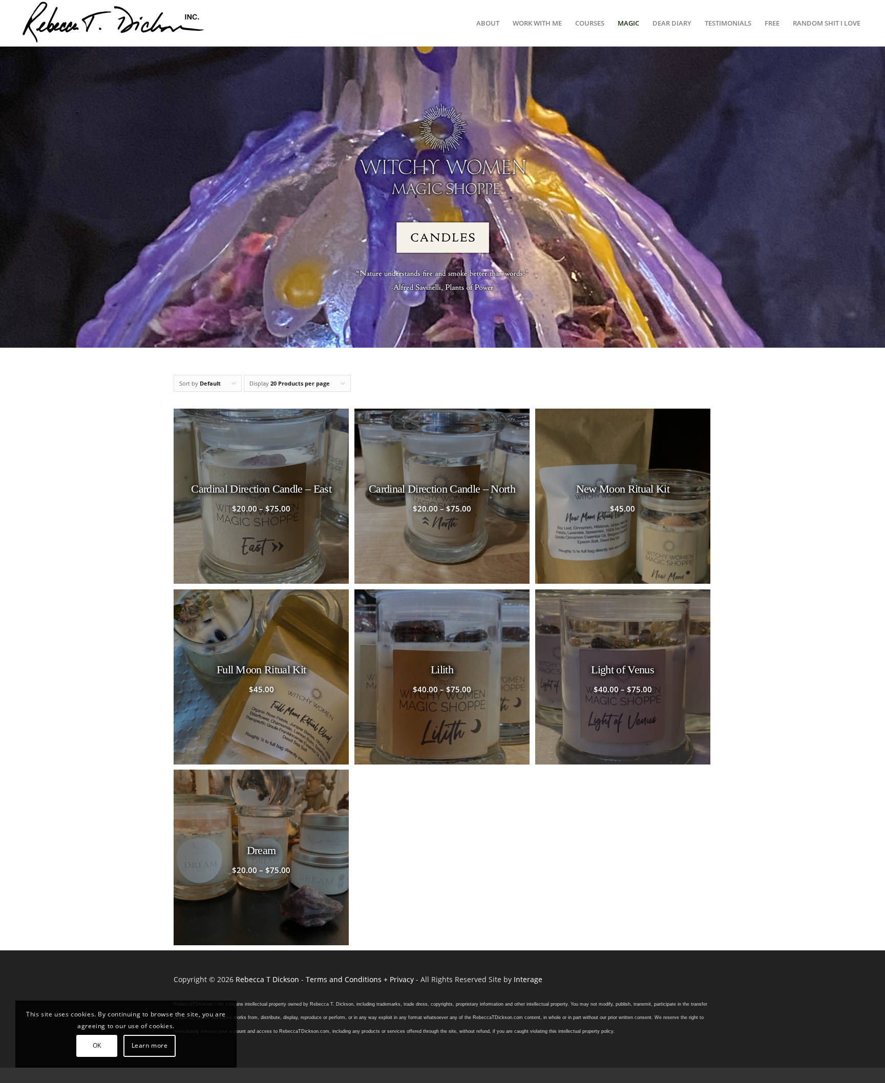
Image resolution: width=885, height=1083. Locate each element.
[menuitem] (488, 23)
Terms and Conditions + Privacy (360, 979)
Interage (528, 979)
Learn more (150, 1045)
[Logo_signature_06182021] (113, 23)
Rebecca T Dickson (267, 979)
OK (97, 1045)
